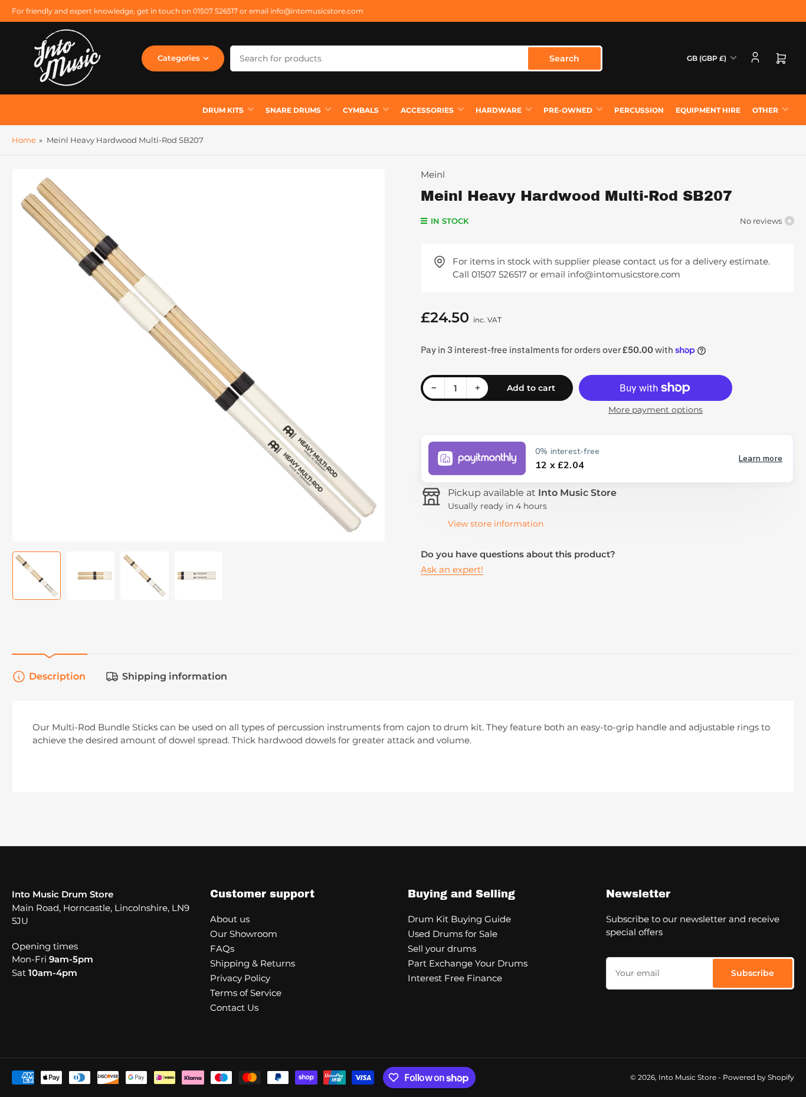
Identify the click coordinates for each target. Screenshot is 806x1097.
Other (765, 110)
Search (564, 58)
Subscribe (752, 973)
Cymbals (361, 110)
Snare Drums (293, 110)
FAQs (222, 948)
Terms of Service (245, 992)
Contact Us (234, 1007)
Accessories (427, 110)
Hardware (499, 110)
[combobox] (416, 58)
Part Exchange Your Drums (467, 963)
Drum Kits (223, 110)
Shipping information (174, 676)
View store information (495, 523)
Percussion (639, 110)
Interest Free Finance (455, 978)
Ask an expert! (452, 569)
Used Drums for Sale (452, 933)
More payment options (655, 409)
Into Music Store (687, 1077)
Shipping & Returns (252, 963)
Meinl (433, 174)
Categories (179, 58)
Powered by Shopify (758, 1077)
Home (24, 140)
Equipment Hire (708, 110)
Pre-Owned (567, 110)
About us (230, 919)
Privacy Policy (240, 978)
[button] (607, 458)
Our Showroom (243, 933)
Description (57, 676)
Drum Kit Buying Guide (459, 919)
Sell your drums (442, 948)
